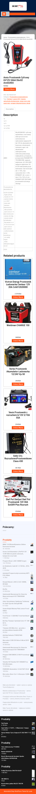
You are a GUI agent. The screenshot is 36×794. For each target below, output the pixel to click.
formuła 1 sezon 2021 (14, 99)
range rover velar (25, 101)
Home (5, 37)
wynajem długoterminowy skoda (20, 103)
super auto (6, 103)
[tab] (4, 14)
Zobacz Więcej (10, 89)
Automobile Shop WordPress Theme (15, 791)
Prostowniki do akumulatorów (16, 37)
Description (10, 109)
